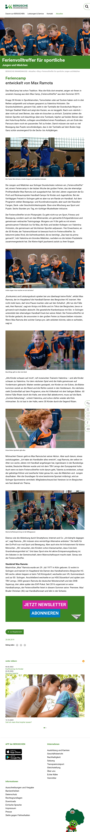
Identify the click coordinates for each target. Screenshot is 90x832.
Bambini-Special (11, 673)
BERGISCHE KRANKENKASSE (16, 71)
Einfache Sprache (13, 805)
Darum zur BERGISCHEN (14, 14)
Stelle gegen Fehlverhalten (17, 815)
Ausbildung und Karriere (58, 750)
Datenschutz (11, 794)
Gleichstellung (53, 767)
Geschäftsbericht (55, 753)
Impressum (10, 808)
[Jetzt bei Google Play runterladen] (24, 757)
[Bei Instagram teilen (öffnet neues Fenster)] (17, 645)
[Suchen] (86, 6)
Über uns (51, 771)
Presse (8, 811)
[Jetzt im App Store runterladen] (24, 752)
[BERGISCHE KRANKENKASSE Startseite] (18, 7)
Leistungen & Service (36, 14)
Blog (38, 71)
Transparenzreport (55, 764)
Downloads (10, 801)
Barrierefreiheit (12, 791)
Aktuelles (59, 14)
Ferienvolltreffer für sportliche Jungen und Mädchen (61, 71)
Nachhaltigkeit (54, 757)
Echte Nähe (52, 774)
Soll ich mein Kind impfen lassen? (18, 722)
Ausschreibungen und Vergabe (19, 787)
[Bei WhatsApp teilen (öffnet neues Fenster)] (25, 645)
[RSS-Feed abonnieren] (83, 661)
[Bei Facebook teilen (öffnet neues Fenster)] (21, 645)
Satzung (51, 760)
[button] (44, 727)
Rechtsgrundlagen (13, 798)
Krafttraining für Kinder (14, 669)
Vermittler (51, 778)
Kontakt (50, 14)
